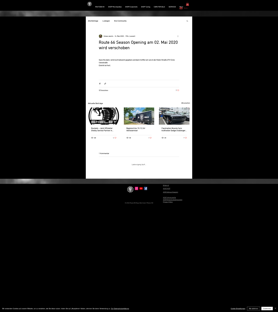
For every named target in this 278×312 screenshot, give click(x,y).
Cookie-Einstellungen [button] (238, 308)
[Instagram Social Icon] (136, 291)
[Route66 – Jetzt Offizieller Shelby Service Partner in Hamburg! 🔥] (104, 116)
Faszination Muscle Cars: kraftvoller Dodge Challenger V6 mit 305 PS (173, 129)
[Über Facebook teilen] (100, 84)
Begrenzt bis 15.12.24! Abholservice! (135, 129)
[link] (187, 4)
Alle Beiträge (93, 21)
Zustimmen (267, 308)
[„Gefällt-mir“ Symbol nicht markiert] (105, 271)
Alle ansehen (185, 103)
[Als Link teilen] (105, 84)
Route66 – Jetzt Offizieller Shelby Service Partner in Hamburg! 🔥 (102, 129)
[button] (187, 21)
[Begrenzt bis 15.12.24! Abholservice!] (139, 116)
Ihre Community (120, 21)
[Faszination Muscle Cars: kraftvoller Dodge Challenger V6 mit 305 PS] (174, 116)
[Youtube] (141, 291)
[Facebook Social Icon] (145, 291)
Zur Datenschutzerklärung (120, 308)
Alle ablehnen (253, 308)
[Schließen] (275, 308)
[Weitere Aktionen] (178, 36)
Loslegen (106, 21)
